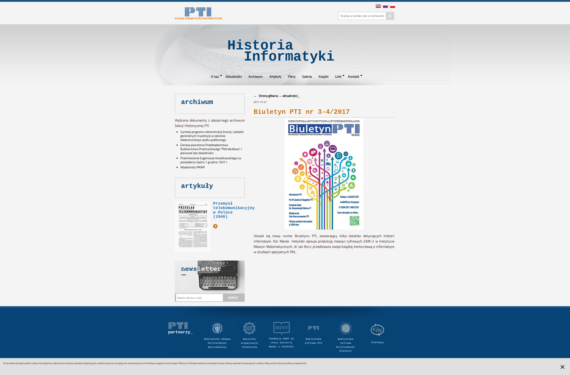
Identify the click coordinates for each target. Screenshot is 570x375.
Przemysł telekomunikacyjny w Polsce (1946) (234, 210)
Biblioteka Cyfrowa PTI (313, 341)
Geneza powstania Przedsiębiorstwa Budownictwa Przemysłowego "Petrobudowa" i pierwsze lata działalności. (211, 149)
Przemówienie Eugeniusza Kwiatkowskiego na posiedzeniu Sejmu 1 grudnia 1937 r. (210, 160)
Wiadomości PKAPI (192, 167)
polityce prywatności (295, 363)
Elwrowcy (377, 342)
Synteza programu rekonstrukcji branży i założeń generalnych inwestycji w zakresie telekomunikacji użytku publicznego (212, 135)
